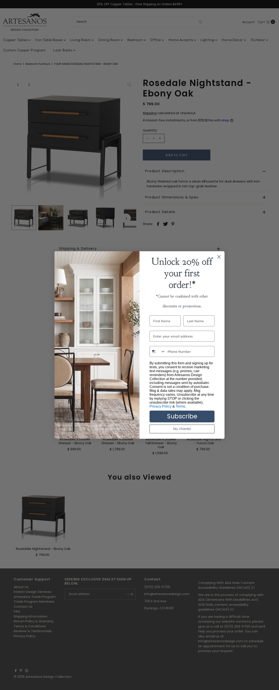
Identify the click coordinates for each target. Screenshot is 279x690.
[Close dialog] (219, 257)
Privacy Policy (161, 406)
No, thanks (182, 428)
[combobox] (157, 351)
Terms (180, 406)
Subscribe (182, 416)
